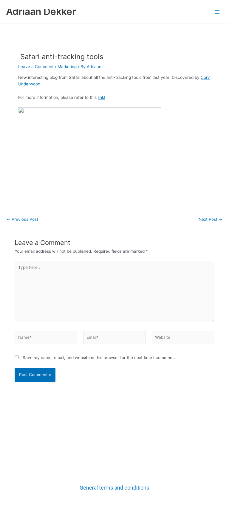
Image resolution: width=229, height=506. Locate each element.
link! (101, 97)
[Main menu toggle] (217, 12)
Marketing (67, 66)
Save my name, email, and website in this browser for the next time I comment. (99, 357)
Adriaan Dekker (41, 11)
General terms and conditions (114, 487)
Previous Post (22, 219)
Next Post (210, 219)
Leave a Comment (36, 66)
